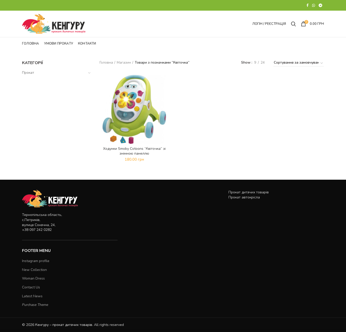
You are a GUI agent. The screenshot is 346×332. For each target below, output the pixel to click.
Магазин (124, 62)
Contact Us (31, 287)
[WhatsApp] (313, 5)
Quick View (165, 82)
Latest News (32, 296)
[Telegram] (320, 5)
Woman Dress (33, 278)
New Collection (34, 269)
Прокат (28, 72)
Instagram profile (35, 261)
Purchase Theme (35, 304)
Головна (106, 62)
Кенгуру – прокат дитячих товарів (63, 324)
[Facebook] (307, 5)
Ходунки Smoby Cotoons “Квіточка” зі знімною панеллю (134, 151)
